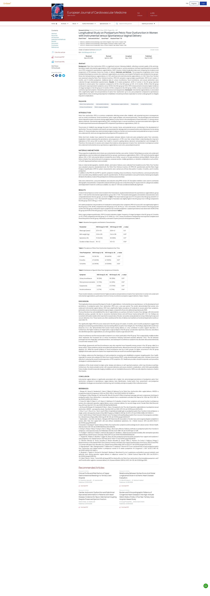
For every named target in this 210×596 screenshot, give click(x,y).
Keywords (55, 35)
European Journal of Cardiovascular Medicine (96, 12)
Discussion (55, 43)
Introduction (55, 37)
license (98, 50)
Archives (63, 24)
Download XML (60, 62)
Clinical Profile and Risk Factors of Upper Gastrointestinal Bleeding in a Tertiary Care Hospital (95, 475)
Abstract (54, 33)
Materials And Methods (58, 39)
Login (203, 3)
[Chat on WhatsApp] (205, 586)
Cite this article (60, 52)
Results (54, 41)
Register (194, 3)
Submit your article (147, 24)
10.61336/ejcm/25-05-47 (89, 52)
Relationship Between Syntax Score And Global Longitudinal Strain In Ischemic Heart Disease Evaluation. (137, 475)
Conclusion (55, 45)
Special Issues (104, 24)
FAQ (187, 3)
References (55, 47)
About (74, 24)
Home (53, 24)
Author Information (88, 24)
